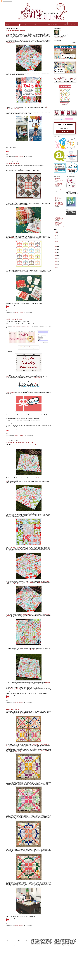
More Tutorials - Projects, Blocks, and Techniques (57, 22)
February (56, 241)
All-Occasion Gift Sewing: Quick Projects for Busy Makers (59, 204)
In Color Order (57, 208)
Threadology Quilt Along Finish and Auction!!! (20, 442)
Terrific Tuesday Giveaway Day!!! (16, 319)
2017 (56, 257)
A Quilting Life (57, 178)
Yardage (38, 375)
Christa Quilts (57, 217)
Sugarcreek (29, 202)
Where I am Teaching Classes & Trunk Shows (29, 24)
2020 (56, 252)
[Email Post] (24, 156)
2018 (56, 255)
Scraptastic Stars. (18, 751)
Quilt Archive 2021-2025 (63, 24)
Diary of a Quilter (58, 188)
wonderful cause (42, 447)
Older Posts (49, 930)
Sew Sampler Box (40, 169)
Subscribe (64, 131)
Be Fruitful (13, 237)
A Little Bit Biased (58, 222)
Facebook (8, 421)
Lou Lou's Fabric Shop (36, 391)
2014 (56, 261)
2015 (56, 260)
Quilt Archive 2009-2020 (52, 24)
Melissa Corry (63, 30)
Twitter (12, 421)
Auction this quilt (30, 582)
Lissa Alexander (18, 713)
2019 (56, 254)
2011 (56, 266)
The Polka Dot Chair (59, 202)
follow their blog (32, 421)
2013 (56, 263)
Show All (63, 226)
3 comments (21, 156)
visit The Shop (40, 421)
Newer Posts (8, 930)
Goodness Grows (26, 200)
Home (29, 930)
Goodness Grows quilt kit (39, 202)
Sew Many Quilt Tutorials (41, 22)
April (56, 238)
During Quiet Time (58, 183)
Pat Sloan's (40, 582)
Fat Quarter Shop (15, 108)
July (55, 234)
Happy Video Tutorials (72, 22)
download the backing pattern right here (31, 649)
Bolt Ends (34, 375)
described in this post (40, 477)
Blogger (43, 949)
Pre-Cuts (42, 375)
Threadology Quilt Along (10, 42)
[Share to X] (29, 156)
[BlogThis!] (27, 156)
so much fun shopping (37, 377)
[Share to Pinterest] (31, 156)
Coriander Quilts (58, 192)
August (56, 232)
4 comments (21, 925)
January (56, 243)
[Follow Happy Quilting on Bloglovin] (59, 119)
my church (8, 34)
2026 (56, 231)
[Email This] (26, 156)
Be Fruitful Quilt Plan (12, 163)
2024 (56, 246)
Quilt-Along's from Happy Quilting (12, 24)
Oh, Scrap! (26, 713)
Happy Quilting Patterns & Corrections (13, 22)
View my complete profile (58, 37)
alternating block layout (10, 478)
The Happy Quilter (73, 24)
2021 (56, 251)
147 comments (21, 435)
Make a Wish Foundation (27, 110)
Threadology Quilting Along (15, 688)
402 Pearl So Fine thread (15, 547)
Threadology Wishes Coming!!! (15, 30)
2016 (56, 258)
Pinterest (16, 421)
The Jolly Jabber (58, 197)
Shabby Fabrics (26, 326)
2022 (56, 249)
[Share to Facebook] (30, 156)
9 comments (21, 312)
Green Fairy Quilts (58, 212)
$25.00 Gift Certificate (11, 392)
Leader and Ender (43, 750)
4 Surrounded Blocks (12, 709)
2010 (56, 267)
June (56, 235)
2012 (56, 264)
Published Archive (43, 24)
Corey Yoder (23, 169)
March (56, 240)
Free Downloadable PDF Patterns (28, 22)
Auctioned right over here (26, 614)
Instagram (21, 421)
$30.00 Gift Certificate (17, 326)
